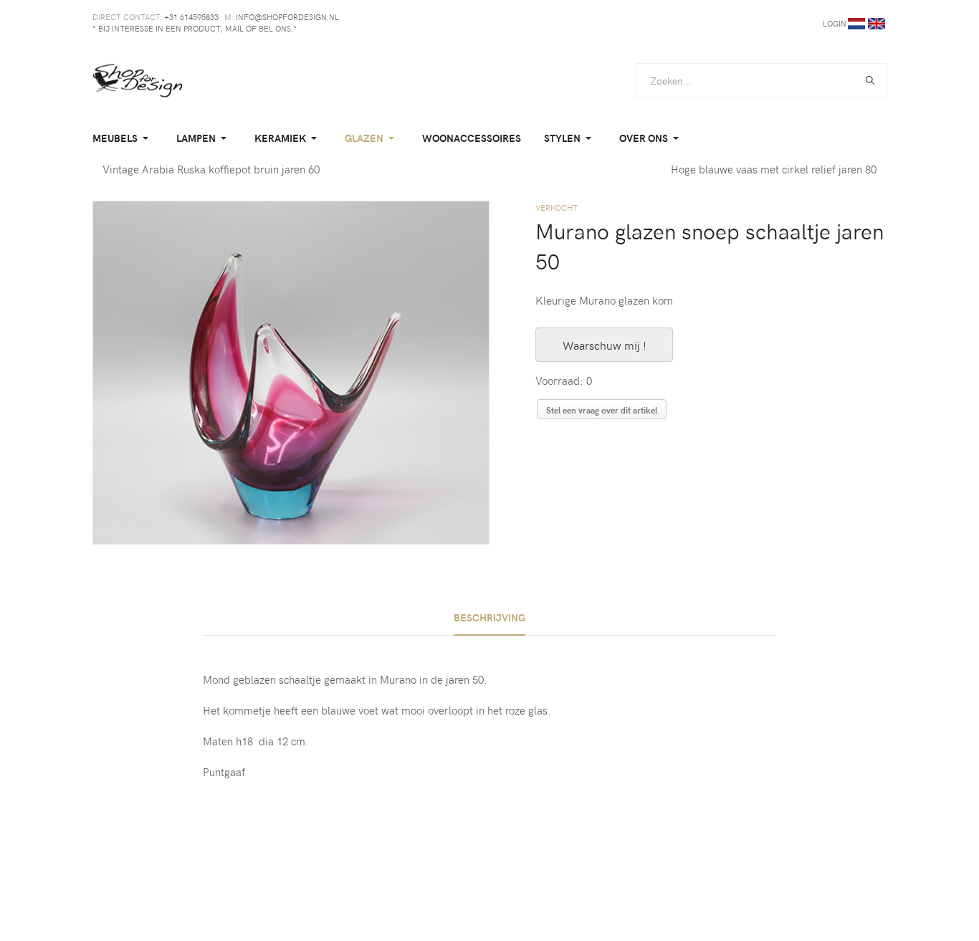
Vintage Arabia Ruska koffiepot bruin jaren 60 (211, 169)
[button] (122, 138)
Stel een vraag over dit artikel (601, 410)
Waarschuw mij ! (604, 345)
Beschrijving (489, 617)
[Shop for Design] (137, 80)
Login (834, 23)
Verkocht (556, 207)
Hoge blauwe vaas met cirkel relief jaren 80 (774, 169)
